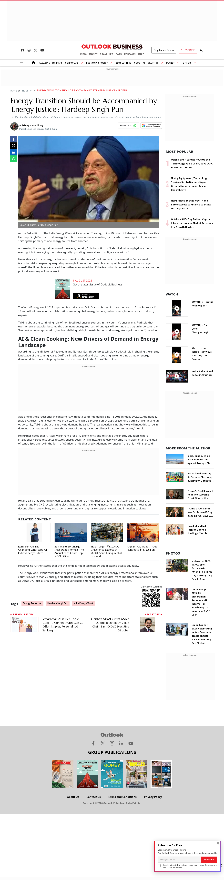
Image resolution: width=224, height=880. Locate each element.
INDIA (83, 54)
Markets (57, 63)
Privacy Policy (153, 797)
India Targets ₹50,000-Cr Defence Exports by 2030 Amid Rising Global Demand (106, 551)
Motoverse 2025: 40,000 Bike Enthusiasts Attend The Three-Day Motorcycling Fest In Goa (203, 570)
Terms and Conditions (122, 797)
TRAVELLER (106, 54)
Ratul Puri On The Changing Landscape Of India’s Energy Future (32, 549)
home (13, 90)
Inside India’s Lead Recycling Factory (202, 373)
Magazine (44, 63)
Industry (26, 90)
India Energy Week (83, 603)
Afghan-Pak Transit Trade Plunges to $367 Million (142, 548)
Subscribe (209, 859)
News (137, 63)
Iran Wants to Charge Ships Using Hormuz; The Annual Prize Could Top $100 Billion (69, 551)
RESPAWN (130, 54)
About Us (73, 797)
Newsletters (123, 63)
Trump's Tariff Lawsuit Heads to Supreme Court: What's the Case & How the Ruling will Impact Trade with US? (200, 494)
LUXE (141, 54)
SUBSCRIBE (188, 50)
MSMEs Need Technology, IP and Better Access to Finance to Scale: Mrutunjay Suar (191, 204)
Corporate (71, 63)
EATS (119, 54)
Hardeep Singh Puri (57, 603)
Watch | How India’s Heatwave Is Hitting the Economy (202, 353)
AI (144, 63)
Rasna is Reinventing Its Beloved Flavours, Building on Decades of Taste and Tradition (200, 477)
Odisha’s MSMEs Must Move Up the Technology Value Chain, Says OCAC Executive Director (192, 163)
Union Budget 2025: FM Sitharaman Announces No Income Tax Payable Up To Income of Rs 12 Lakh (201, 602)
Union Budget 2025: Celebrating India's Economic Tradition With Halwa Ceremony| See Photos (202, 634)
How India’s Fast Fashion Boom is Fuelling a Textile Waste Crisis (197, 529)
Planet (170, 63)
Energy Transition (32, 603)
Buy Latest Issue (164, 50)
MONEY (93, 54)
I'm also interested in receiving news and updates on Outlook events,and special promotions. (190, 866)
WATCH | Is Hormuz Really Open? (202, 303)
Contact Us (93, 797)
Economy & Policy (97, 63)
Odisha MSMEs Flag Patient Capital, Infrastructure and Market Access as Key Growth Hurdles (192, 223)
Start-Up (153, 63)
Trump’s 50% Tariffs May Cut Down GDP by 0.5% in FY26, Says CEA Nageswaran (200, 512)
